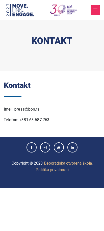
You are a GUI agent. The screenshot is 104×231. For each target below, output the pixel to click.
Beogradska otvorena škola (68, 163)
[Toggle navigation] (95, 10)
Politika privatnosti (52, 169)
